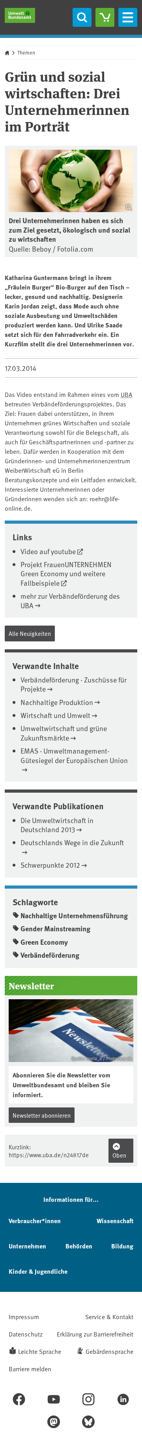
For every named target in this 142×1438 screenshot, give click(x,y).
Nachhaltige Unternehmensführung (74, 915)
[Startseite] (20, 15)
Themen (26, 52)
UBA (126, 394)
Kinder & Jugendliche (38, 1271)
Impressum (24, 1316)
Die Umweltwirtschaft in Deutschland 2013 (57, 824)
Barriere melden (30, 1368)
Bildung (122, 1245)
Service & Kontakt (109, 1316)
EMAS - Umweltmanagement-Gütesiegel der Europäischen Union (74, 755)
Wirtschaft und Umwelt (55, 715)
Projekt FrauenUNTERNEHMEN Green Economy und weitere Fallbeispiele (66, 573)
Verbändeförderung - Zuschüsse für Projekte (74, 684)
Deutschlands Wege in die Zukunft (72, 842)
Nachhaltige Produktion (57, 702)
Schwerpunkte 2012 (50, 865)
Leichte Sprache (39, 1351)
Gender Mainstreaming (55, 928)
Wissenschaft (115, 1220)
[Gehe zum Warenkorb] (104, 17)
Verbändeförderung (50, 955)
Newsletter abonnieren (42, 1115)
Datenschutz (26, 1333)
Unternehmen (27, 1245)
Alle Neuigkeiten (30, 633)
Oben (119, 1155)
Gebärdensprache (109, 1351)
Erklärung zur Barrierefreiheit (95, 1333)
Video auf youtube (48, 551)
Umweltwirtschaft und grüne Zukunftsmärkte (64, 732)
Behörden (78, 1245)
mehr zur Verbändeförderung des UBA (70, 600)
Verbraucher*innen (35, 1220)
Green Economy (44, 942)
